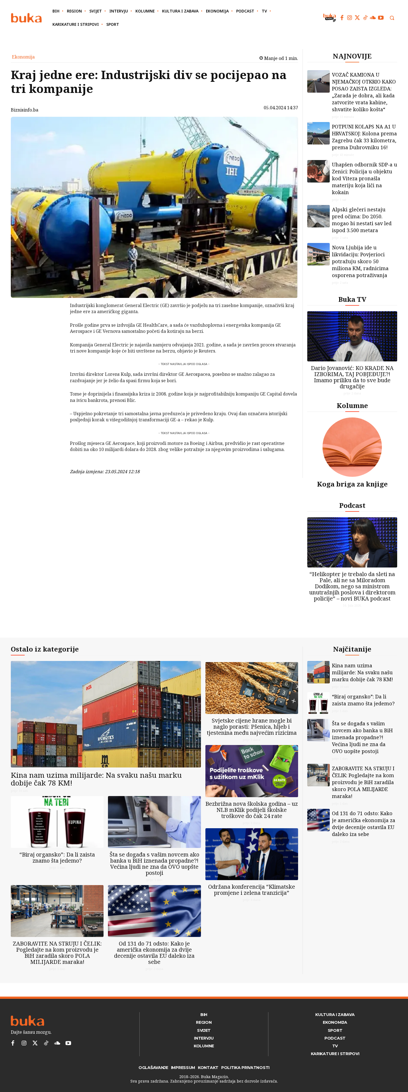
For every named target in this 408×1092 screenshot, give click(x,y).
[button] (392, 18)
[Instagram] (349, 18)
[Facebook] (342, 18)
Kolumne (352, 405)
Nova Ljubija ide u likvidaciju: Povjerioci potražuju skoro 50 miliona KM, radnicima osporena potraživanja (360, 261)
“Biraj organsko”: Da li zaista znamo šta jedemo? (57, 857)
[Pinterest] (55, 333)
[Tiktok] (365, 18)
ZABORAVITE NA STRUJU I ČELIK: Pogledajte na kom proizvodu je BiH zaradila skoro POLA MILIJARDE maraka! (57, 953)
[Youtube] (381, 18)
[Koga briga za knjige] (352, 447)
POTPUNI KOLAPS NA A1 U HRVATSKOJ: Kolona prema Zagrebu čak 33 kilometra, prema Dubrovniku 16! (364, 137)
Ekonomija (23, 57)
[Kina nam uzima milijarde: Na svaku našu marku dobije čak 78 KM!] (106, 714)
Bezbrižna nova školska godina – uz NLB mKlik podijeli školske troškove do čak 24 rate (251, 810)
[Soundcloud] (373, 18)
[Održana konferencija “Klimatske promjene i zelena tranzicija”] (251, 854)
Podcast (352, 505)
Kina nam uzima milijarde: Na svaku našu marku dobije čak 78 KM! (96, 779)
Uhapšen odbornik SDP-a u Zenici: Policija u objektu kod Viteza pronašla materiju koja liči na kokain (364, 178)
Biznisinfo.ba (24, 110)
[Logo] (26, 18)
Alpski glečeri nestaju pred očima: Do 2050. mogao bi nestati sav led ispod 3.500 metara (362, 220)
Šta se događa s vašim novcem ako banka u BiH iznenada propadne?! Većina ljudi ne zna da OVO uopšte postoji (154, 863)
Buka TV (352, 299)
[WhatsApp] (55, 347)
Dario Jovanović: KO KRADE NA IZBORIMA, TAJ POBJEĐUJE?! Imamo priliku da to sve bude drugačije (352, 377)
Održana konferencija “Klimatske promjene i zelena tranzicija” (251, 889)
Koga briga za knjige (352, 483)
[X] (55, 320)
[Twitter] (357, 18)
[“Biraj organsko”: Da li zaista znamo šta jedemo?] (57, 822)
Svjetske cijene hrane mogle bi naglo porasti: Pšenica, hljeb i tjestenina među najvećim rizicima (252, 726)
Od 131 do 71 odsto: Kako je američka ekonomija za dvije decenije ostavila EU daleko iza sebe (154, 953)
